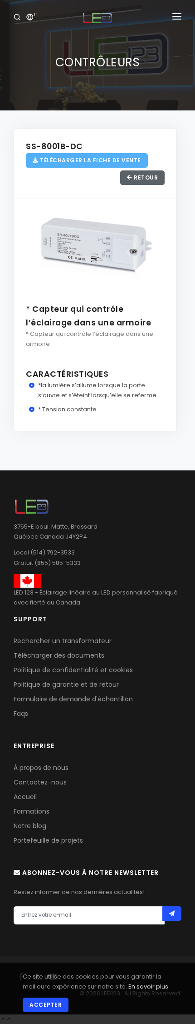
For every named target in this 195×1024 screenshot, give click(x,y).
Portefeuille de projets (48, 840)
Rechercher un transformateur (63, 640)
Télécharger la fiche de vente (90, 160)
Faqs (21, 713)
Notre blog (30, 825)
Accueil (25, 796)
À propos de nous (41, 767)
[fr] (30, 18)
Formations (31, 811)
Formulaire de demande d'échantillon (73, 699)
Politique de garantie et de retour (66, 684)
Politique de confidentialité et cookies (73, 669)
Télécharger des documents (59, 655)
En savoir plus (148, 986)
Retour (145, 177)
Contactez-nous (40, 782)
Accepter (45, 1005)
